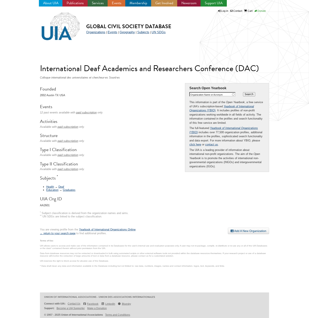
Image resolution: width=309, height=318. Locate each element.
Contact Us (74, 303)
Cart (249, 10)
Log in (224, 10)
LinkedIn (110, 303)
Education (52, 190)
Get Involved (164, 3)
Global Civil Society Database (128, 26)
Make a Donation (97, 308)
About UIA (50, 3)
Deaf (61, 186)
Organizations (95, 32)
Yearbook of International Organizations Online (107, 229)
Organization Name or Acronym (206, 94)
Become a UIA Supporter (71, 308)
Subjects (143, 32)
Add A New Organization (250, 231)
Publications (75, 3)
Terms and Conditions (117, 314)
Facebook (92, 303)
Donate (261, 10)
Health (50, 186)
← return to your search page (57, 233)
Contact (237, 10)
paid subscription (86, 112)
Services (98, 3)
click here (195, 144)
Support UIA (214, 3)
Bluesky (126, 303)
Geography (127, 32)
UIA (55, 24)
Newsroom (189, 3)
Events (116, 3)
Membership (138, 3)
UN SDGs (159, 32)
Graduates (69, 190)
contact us (211, 144)
